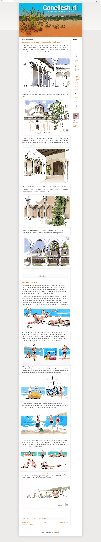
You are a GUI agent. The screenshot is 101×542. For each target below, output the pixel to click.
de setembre (77, 69)
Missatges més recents (26, 522)
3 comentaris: (34, 275)
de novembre (77, 62)
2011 (75, 106)
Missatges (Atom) (31, 524)
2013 (75, 103)
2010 (75, 108)
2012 (75, 105)
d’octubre (77, 65)
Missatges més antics (63, 522)
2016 (75, 60)
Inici (45, 522)
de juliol (76, 89)
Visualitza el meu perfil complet (75, 125)
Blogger (57, 532)
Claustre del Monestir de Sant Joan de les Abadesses (41, 42)
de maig (76, 94)
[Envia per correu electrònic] (39, 276)
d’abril (76, 97)
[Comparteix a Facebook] (43, 276)
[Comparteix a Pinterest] (45, 276)
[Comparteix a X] (42, 276)
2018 (75, 56)
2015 (75, 99)
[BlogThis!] (40, 276)
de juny (76, 92)
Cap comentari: (35, 518)
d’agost (76, 86)
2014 (75, 101)
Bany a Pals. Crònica (29, 282)
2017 (75, 58)
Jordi (75, 120)
